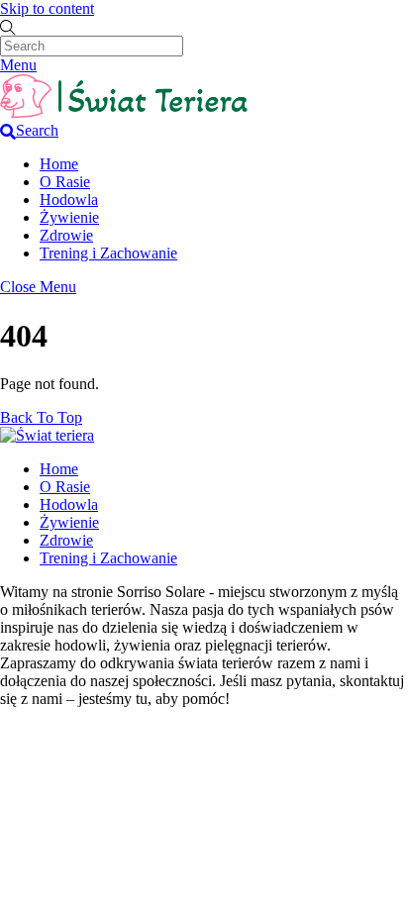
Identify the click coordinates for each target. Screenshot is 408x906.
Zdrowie (66, 235)
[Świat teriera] (124, 112)
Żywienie (69, 217)
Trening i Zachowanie (108, 253)
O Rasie (65, 181)
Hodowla (69, 199)
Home (59, 163)
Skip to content (47, 8)
